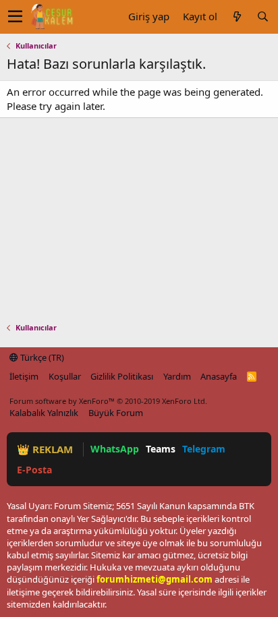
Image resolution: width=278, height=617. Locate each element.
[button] (15, 17)
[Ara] (262, 16)
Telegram (203, 448)
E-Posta (34, 469)
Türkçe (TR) (41, 357)
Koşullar (65, 376)
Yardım (177, 376)
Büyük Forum (115, 413)
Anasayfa (218, 376)
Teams (160, 448)
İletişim (23, 376)
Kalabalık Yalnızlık (43, 413)
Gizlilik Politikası (121, 376)
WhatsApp (114, 448)
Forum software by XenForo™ (108, 401)
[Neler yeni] (237, 16)
